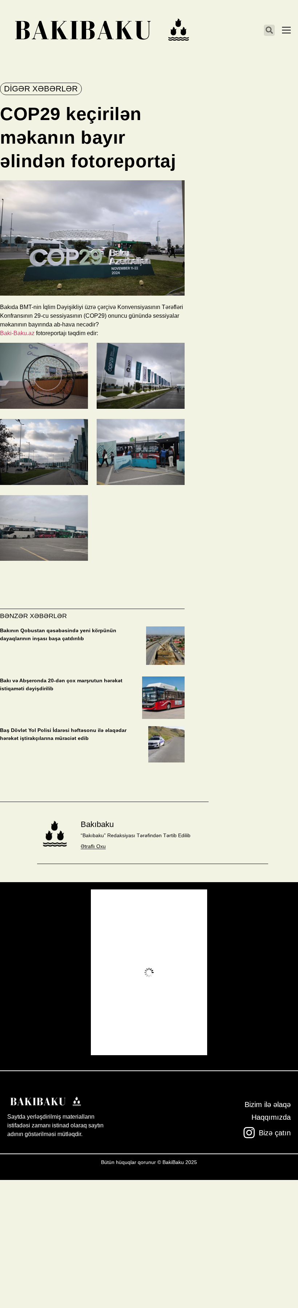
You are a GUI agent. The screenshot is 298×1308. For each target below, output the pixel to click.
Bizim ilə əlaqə (268, 1104)
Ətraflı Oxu (93, 846)
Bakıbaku (97, 824)
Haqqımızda (271, 1117)
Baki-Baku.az (17, 333)
